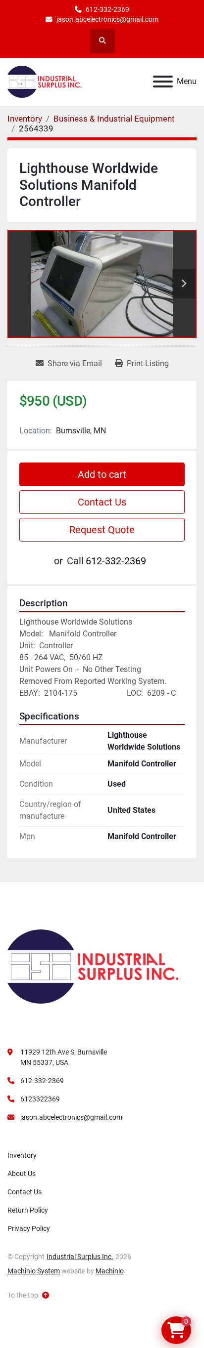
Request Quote (102, 530)
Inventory (22, 1155)
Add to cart (102, 474)
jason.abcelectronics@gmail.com (107, 19)
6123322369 (40, 1099)
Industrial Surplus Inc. (80, 1257)
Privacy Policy (28, 1228)
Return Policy (27, 1210)
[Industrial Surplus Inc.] (93, 966)
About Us (21, 1174)
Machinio (110, 1271)
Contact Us (102, 502)
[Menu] (163, 81)
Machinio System (33, 1271)
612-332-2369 (107, 9)
